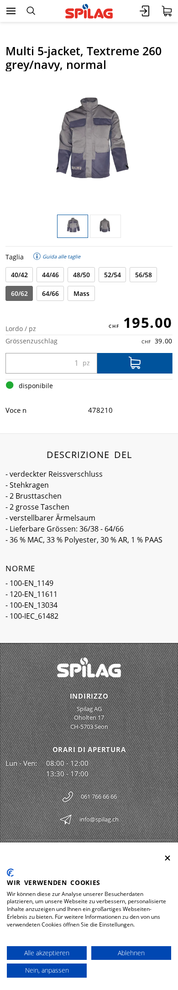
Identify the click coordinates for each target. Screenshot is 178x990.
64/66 (50, 293)
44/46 (50, 274)
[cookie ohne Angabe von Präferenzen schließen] (167, 858)
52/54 (112, 274)
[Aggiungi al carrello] (135, 363)
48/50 (81, 274)
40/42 (19, 274)
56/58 (143, 274)
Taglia (14, 257)
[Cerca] (30, 11)
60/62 (19, 293)
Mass (81, 293)
